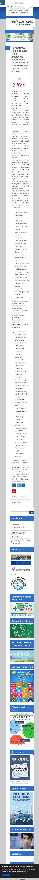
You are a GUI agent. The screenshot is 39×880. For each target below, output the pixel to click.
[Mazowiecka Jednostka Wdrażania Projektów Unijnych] (21, 571)
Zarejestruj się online (20, 460)
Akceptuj (6, 875)
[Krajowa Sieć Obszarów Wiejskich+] (13, 574)
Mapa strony (14, 859)
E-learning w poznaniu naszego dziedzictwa (18, 533)
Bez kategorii (23, 497)
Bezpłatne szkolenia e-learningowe (18, 528)
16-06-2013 (16, 501)
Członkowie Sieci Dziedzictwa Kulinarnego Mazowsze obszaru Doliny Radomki (21, 541)
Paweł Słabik (22, 879)
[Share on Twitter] (19, 487)
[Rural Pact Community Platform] (21, 559)
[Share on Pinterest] (14, 493)
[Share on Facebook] (14, 487)
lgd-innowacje (16, 502)
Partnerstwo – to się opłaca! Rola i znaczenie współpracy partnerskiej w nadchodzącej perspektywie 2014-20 (20, 59)
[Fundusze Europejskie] (21, 564)
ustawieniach (23, 871)
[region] (19, 37)
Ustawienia (15, 875)
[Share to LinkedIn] (23, 487)
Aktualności (15, 524)
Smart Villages (16, 537)
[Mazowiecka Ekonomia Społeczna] (18, 590)
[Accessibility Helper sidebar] (2, 2)
